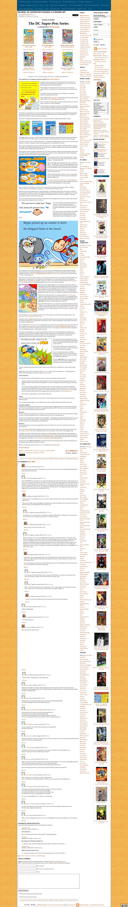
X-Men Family (83, 431)
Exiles (81, 310)
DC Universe (69, 295)
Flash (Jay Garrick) (84, 512)
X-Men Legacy (84, 437)
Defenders (82, 292)
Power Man (83, 374)
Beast (81, 261)
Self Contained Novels (85, 76)
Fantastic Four (83, 312)
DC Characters (98, 61)
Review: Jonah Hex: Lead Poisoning (101, 470)
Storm (81, 402)
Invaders (82, 331)
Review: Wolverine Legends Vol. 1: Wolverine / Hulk (101, 550)
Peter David (83, 747)
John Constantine (84, 544)
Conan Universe (84, 53)
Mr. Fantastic (83, 359)
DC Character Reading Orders (40, 1)
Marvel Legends (84, 123)
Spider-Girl (83, 394)
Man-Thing (83, 349)
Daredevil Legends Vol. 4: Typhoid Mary (100, 127)
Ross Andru (83, 753)
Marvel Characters (99, 57)
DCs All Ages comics (33, 324)
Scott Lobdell (83, 759)
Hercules (82, 323)
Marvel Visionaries (84, 142)
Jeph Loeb (82, 710)
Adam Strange (83, 452)
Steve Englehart (84, 765)
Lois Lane (82, 568)
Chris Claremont (84, 669)
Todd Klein (83, 767)
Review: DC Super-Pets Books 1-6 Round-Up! (42, 12)
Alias (81, 249)
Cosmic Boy (83, 487)
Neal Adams (83, 743)
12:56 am (42, 466)
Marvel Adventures (85, 97)
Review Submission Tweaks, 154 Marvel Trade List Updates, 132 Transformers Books (55, 458)
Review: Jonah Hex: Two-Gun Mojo (101, 763)
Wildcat (82, 644)
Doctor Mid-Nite (84, 499)
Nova (81, 373)
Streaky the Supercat (56, 273)
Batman (21, 316)
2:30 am (46, 496)
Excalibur (82, 308)
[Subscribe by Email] (20, 453)
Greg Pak (82, 698)
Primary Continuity (85, 17)
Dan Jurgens (83, 673)
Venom (81, 414)
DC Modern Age (84, 43)
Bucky (81, 271)
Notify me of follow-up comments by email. (31, 893)
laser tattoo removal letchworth (32, 709)
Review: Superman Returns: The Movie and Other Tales (101, 276)
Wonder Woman (84, 648)
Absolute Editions (84, 166)
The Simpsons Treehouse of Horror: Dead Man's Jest (100, 150)
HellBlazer (82, 535)
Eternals (82, 306)
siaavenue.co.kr (26, 827)
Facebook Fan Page (59, 905)
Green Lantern (83, 516)
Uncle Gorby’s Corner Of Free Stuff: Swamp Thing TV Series (101, 216)
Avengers (82, 259)
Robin (81, 597)
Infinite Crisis (83, 226)
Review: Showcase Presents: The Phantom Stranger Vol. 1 (101, 410)
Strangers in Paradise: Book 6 (101, 142)
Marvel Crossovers (84, 111)
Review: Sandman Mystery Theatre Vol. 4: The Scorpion (101, 688)
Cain (81, 476)
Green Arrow (83, 514)
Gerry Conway (83, 694)
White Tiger (83, 420)
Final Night (83, 219)
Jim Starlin (82, 716)
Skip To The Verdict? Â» (53, 79)
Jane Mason (68, 69)
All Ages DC (28, 430)
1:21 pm (42, 627)
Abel (81, 450)
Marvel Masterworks (85, 127)
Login (58, 861)
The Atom (82, 630)
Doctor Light (83, 497)
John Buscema (83, 718)
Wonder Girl (83, 646)
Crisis (81, 179)
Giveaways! (97, 79)
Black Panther (83, 265)
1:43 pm (49, 535)
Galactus (82, 314)
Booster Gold (83, 472)
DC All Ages (83, 187)
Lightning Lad (83, 566)
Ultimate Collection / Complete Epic (85, 154)
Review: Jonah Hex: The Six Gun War (101, 490)
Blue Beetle (83, 470)
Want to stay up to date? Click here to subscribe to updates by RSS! (38, 450)
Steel (81, 615)
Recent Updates (39, 9)
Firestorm (82, 507)
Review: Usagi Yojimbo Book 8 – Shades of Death (101, 450)
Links (89, 9)
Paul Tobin (82, 745)
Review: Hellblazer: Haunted (101, 724)
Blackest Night (84, 173)
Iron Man (82, 337)
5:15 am (49, 512)
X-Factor (82, 424)
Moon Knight (83, 357)
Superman (82, 622)
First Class (82, 89)
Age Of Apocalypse (85, 83)
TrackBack (40, 855)
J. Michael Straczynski (85, 704)
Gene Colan (83, 690)
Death (81, 493)
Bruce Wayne (83, 474)
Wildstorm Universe (85, 47)
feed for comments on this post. (27, 855)
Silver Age (44, 270)
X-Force (82, 425)
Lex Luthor (83, 564)
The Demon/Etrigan (85, 632)
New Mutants (83, 367)
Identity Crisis (83, 224)
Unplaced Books (84, 64)
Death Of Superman (85, 209)
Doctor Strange (84, 298)
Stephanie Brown (84, 617)
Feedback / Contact (82, 9)
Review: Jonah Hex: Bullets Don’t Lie (101, 296)
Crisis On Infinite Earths (86, 181)
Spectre (82, 611)
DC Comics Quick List (55, 1)
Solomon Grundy (84, 609)
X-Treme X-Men (84, 441)
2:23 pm (50, 584)
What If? (82, 157)
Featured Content (98, 176)
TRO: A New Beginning (101, 97)
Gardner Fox (83, 686)
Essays (101, 67)
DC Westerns (83, 207)
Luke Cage (82, 345)
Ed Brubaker (83, 679)
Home (46, 5)
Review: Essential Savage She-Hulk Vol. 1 (101, 530)
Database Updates (99, 65)
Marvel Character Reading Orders (58, 5)
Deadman (82, 491)
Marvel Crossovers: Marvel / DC (85, 114)
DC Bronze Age (84, 41)
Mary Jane (82, 353)
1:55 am (47, 724)
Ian (21, 14)
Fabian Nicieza (84, 680)
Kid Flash (82, 556)
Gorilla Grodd (27, 316)
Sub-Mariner (83, 404)
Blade (81, 269)
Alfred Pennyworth (84, 454)
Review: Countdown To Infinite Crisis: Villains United (101, 628)
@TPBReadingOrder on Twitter (45, 905)
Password (96, 34)
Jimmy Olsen (83, 541)
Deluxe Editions (84, 211)
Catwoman (82, 480)
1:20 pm (48, 524)
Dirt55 (26, 478)
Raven (81, 590)
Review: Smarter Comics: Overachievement (101, 783)
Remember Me (99, 39)
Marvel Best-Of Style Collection (85, 101)
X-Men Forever (84, 435)
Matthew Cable (84, 574)
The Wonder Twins (37, 316)
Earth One (82, 213)
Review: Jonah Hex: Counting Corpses (101, 195)
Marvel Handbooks (85, 119)
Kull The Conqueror (85, 343)
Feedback (96, 77)
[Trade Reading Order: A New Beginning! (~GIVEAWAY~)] (101, 96)
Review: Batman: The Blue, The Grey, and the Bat (101, 236)
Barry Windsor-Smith (85, 661)
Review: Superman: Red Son (101, 391)
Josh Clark (102, 169)
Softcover (25, 49)
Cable (81, 274)
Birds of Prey (83, 464)
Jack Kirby (82, 706)
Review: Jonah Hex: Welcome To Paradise (101, 668)
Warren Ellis (83, 771)
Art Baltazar (54, 27)
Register (54, 861)
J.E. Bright (29, 47)
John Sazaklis (48, 69)
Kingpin (82, 341)
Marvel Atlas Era (84, 21)
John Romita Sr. (84, 726)
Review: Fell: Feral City (27, 458)
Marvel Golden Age (85, 19)
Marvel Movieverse (85, 130)
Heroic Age (83, 91)
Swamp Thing (83, 626)
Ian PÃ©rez (103, 144)
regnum (26, 685)
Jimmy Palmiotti (84, 712)
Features (100, 69)
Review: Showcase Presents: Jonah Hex (101, 821)
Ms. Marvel (83, 361)
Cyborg (82, 489)
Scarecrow (82, 607)
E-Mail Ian (102, 77)
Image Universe (84, 51)
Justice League (83, 552)
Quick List (105, 55)
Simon (28, 512)
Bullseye (82, 272)
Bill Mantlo (83, 663)
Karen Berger (83, 728)
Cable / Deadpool (84, 276)
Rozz (20, 275)
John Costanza (83, 722)
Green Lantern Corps (85, 529)
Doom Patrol (83, 501)
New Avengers (83, 365)
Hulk (81, 325)
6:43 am (43, 685)
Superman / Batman (85, 624)
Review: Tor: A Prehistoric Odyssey (99, 121)
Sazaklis (33, 273)
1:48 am (46, 759)
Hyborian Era (83, 95)
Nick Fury (82, 371)
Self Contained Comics (86, 62)
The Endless (83, 634)
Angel (81, 253)
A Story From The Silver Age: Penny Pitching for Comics (101, 648)
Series (106, 57)
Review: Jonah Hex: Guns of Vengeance (101, 607)
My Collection (105, 5)
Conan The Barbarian (85, 284)
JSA (81, 550)
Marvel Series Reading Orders (92, 5)
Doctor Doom (83, 294)
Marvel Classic (84, 104)
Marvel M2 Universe (85, 125)
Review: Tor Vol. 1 (101, 802)
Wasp (81, 418)
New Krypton (83, 234)
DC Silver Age (84, 39)
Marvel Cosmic (84, 109)
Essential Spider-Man (85, 304)
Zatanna (82, 650)
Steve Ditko (83, 763)
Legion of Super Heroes (86, 562)
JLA (81, 542)
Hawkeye (82, 322)
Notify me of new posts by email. (28, 897)
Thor (81, 410)
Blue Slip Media (67, 83)
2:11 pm (50, 572)
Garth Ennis (83, 688)
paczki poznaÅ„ (28, 736)
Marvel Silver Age (84, 23)
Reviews (33, 14)
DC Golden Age (84, 37)
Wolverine (82, 422)
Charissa (27, 815)
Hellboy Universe (84, 54)
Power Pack (83, 376)
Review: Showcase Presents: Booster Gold (101, 353)
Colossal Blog (25, 846)
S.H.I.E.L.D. (83, 386)
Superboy (82, 619)
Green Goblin (83, 320)
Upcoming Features (55, 9)
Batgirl (81, 460)
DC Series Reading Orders (69, 1)
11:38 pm (40, 847)
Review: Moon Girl (101, 334)
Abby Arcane (83, 448)
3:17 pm (52, 803)
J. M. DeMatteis (84, 702)
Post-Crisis (89, 35)
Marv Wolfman (84, 739)
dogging (27, 698)
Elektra (82, 302)
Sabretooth (82, 388)
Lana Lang (82, 560)
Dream (81, 503)
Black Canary (83, 466)
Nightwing (82, 578)
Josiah (26, 606)
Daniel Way (83, 671)
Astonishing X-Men (85, 257)
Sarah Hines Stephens (68, 47)
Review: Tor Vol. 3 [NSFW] (102, 137)
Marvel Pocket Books (85, 134)
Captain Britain (84, 280)
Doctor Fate (83, 495)
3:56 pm (39, 838)
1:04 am (48, 775)
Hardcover (31, 49)
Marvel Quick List (85, 31)
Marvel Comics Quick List (76, 5)
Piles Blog (24, 837)
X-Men (81, 429)
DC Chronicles (83, 194)
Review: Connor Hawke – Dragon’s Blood (101, 256)
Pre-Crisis (82, 35)
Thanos (82, 406)
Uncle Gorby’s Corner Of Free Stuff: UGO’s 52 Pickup (101, 587)
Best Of (82, 171)
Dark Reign (83, 87)
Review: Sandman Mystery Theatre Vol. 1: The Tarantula (101, 743)
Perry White (83, 582)
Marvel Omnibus (84, 132)
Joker (81, 546)
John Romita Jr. (84, 724)
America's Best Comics (85, 60)
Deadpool (82, 290)
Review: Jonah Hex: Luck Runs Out (101, 510)
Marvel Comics (98, 55)
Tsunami (82, 152)
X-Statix (82, 439)
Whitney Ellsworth (84, 773)
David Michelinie (84, 675)
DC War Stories (84, 205)
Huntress (82, 539)
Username (96, 30)
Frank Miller (83, 682)
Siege (81, 148)
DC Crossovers (83, 200)
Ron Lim (82, 751)
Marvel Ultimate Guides (86, 140)
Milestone (82, 230)
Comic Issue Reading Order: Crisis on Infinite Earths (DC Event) (101, 314)
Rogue (81, 382)
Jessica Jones (83, 339)
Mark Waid (83, 737)
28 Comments (34, 16)
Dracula (82, 300)
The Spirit (82, 640)
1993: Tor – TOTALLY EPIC (101, 135)
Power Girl (82, 588)
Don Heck (82, 677)
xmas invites (28, 759)
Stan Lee (82, 761)
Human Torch (83, 327)
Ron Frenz (82, 749)
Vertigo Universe (84, 45)
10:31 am (43, 606)
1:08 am (43, 698)
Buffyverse (82, 56)
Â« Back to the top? (24, 447)
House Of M (83, 93)
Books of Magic (84, 175)
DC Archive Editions (85, 191)
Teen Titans (83, 628)
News (96, 69)
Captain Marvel (84, 282)
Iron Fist (82, 335)
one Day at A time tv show (100, 119)
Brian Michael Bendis (85, 665)
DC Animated (83, 189)
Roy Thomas (83, 755)
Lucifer (82, 570)
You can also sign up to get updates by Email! (32, 452)
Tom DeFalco (83, 769)
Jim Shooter (83, 714)
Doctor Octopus (84, 296)
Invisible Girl (83, 333)
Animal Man (83, 456)
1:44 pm (48, 675)
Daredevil (82, 288)
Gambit (82, 316)
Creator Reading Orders (25, 1)
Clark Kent (82, 482)
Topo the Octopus (37, 438)
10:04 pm (43, 815)
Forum (42, 5)
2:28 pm (49, 596)
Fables (81, 58)
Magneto (82, 347)
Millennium (83, 232)
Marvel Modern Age (85, 27)
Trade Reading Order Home (97, 905)
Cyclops (82, 286)
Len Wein (82, 731)
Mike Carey (83, 741)
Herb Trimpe (83, 700)
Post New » (32, 461)
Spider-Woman (83, 398)
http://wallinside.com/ (30, 724)
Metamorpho (83, 576)
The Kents (82, 636)
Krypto (81, 558)
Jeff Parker (82, 708)
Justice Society (84, 554)
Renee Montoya (84, 593)
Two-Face (82, 642)
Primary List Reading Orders (26, 9)
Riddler (82, 595)
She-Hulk (82, 390)
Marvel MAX (83, 128)
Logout (63, 861)
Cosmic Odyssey (84, 177)
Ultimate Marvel (84, 29)
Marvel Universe (84, 15)
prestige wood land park (30, 803)
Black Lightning (84, 468)
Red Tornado (83, 592)
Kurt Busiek (83, 730)
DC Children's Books (85, 192)
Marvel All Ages (84, 99)
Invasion (82, 228)
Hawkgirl (82, 531)
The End (82, 150)
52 (80, 164)
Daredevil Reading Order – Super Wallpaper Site (100, 124)
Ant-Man (82, 255)
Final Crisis (83, 217)
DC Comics (96, 59)
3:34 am (47, 736)
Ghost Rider (83, 318)
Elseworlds (82, 215)
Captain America (84, 278)
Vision (81, 416)
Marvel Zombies (84, 351)
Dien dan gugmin (29, 786)
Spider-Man (83, 396)
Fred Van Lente (84, 684)
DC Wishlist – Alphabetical (85, 1)
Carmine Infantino (84, 667)
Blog (28, 14)
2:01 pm (48, 554)
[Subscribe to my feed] (19, 450)
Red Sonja (82, 380)
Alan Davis (83, 657)
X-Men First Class (84, 433)
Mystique (82, 363)
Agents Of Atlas (84, 247)
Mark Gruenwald (84, 735)
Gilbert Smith (103, 153)
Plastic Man (83, 586)
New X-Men (83, 369)
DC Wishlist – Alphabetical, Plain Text (28, 5)
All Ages (49, 99)
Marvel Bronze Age (85, 25)
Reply (23, 473)
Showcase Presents (84, 238)
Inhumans (82, 329)
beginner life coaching (99, 130)
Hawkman (82, 533)
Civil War (82, 85)
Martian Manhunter (85, 572)
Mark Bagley (83, 733)
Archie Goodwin (84, 659)
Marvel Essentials (84, 117)
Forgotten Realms (84, 72)
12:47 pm (53, 709)
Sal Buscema (83, 757)
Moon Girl (96, 167)
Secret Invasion (84, 146)
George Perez (83, 692)
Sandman (82, 601)
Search (46, 9)
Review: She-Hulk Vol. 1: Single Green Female (101, 430)
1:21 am (43, 478)
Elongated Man (84, 505)
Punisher (82, 378)
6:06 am (37, 829)
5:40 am (45, 747)
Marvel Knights (84, 121)
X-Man (81, 427)
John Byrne (83, 720)
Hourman (82, 537)
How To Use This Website (68, 9)
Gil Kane (82, 696)
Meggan (82, 355)
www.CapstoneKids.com (65, 391)
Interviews (106, 69)
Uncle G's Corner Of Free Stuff (101, 73)
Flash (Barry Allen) (84, 511)
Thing (81, 408)
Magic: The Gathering (85, 74)
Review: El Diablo (101, 569)
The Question (83, 638)
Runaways (82, 384)
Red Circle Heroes (84, 236)
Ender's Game (83, 70)
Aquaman (82, 458)
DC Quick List (84, 49)
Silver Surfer (83, 392)
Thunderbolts (83, 412)
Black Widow (83, 267)
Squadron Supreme (84, 400)
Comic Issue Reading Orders (101, 71)
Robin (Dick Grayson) (85, 599)
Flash (81, 509)
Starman (82, 613)
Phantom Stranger (84, 584)
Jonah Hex (82, 548)
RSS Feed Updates (102, 48)
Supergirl (82, 620)
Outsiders (82, 580)
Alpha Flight (83, 251)
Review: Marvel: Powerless (101, 372)
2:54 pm (47, 786)
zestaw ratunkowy (29, 775)
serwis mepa (28, 747)
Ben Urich (82, 263)
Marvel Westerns (84, 144)
